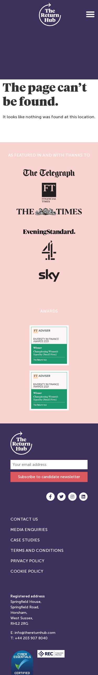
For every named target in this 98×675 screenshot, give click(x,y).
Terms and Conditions (37, 550)
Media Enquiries (29, 529)
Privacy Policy (27, 560)
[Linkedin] (83, 496)
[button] (90, 14)
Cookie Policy (26, 571)
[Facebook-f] (50, 496)
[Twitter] (61, 496)
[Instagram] (72, 496)
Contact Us (24, 519)
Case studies (25, 540)
